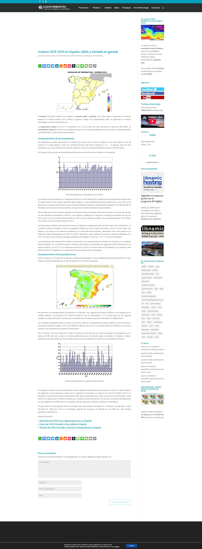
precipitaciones (157, 322)
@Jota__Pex (146, 144)
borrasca (155, 270)
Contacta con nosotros (151, 219)
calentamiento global (148, 274)
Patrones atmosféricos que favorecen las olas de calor (152, 369)
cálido (161, 289)
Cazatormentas (46, 56)
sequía (157, 326)
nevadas (159, 315)
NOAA (149, 318)
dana (143, 292)
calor (157, 274)
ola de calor (156, 318)
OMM (143, 322)
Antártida (150, 266)
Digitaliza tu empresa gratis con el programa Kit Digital (152, 198)
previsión (144, 326)
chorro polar (145, 281)
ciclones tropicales (147, 289)
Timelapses (126, 8)
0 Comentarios (98, 56)
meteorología (145, 315)
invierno (154, 307)
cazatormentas (157, 277)
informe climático (155, 303)
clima (156, 289)
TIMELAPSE (146, 110)
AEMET (144, 266)
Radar (116, 8)
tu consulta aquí (158, 417)
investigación (145, 307)
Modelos (96, 8)
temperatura (145, 329)
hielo (147, 303)
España (149, 292)
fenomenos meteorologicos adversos (152, 300)
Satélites (108, 8)
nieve (143, 318)
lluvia (159, 307)
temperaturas (154, 329)
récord (151, 326)
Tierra (143, 337)
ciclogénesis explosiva (148, 285)
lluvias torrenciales (153, 311)
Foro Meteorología (141, 8)
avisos (157, 266)
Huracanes (155, 8)
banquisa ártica (146, 270)
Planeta (149, 322)
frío (143, 303)
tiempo (160, 333)
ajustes (116, 547)
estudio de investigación (149, 296)
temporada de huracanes (149, 333)
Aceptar (131, 546)
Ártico (156, 337)
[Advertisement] (84, 33)
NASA (153, 315)
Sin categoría (87, 56)
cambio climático (146, 277)
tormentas (150, 337)
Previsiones (83, 8)
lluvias (144, 311)
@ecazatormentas (148, 141)
